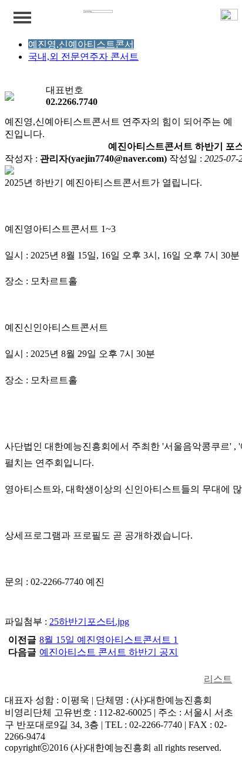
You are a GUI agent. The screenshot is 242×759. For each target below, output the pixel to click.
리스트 (218, 679)
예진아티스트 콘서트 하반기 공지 (108, 652)
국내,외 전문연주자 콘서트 (83, 57)
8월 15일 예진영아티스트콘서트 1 (108, 640)
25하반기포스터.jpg (89, 622)
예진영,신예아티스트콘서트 (85, 44)
